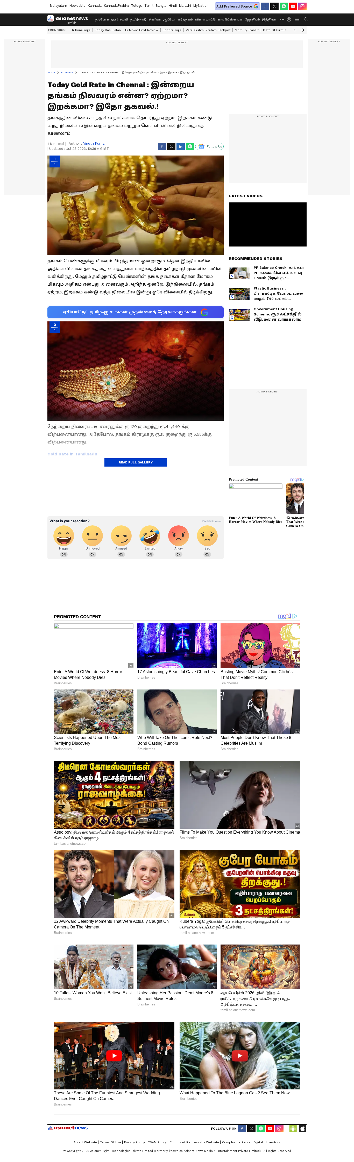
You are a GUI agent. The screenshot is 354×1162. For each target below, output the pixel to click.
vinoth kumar (94, 143)
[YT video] (293, 6)
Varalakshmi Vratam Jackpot (208, 30)
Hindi (172, 6)
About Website (85, 1142)
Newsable (77, 6)
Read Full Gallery (136, 462)
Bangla (160, 6)
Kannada (95, 6)
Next (303, 30)
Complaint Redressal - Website (194, 1142)
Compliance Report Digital (242, 1142)
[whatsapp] (284, 6)
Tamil (148, 6)
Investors (273, 1142)
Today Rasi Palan (108, 30)
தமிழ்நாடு (138, 19)
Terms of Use (110, 1142)
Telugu (136, 6)
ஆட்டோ (169, 19)
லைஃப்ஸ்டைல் (230, 19)
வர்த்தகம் (185, 19)
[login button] (290, 19)
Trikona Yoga (81, 30)
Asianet (67, 1128)
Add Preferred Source (234, 6)
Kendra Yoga (172, 30)
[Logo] (69, 19)
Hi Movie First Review (141, 30)
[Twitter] (274, 6)
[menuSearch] (306, 19)
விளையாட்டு (205, 19)
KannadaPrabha (116, 6)
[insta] (302, 6)
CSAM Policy (157, 1142)
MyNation (201, 6)
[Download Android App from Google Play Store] (293, 1128)
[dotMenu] (282, 19)
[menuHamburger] (297, 19)
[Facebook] (265, 6)
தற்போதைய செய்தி (111, 19)
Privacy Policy (134, 1142)
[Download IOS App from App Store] (302, 1128)
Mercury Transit (247, 30)
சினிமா (154, 19)
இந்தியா (269, 19)
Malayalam (58, 6)
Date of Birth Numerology (283, 30)
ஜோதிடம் (252, 19)
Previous (295, 30)
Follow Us (214, 146)
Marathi (185, 6)
